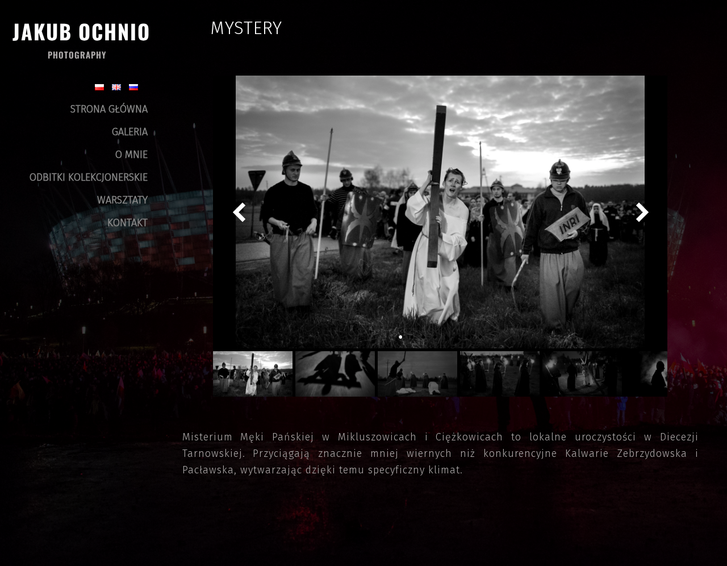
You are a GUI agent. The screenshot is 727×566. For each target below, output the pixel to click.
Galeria (130, 132)
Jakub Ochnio (81, 31)
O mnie (131, 154)
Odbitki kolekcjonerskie (89, 177)
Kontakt (127, 223)
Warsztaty (122, 200)
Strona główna (109, 109)
